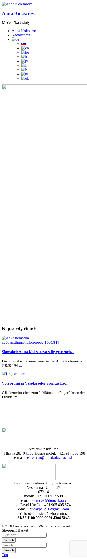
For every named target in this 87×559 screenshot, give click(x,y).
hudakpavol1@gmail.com (49, 509)
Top (5, 555)
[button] (17, 4)
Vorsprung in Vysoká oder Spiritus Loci (34, 383)
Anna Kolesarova (19, 13)
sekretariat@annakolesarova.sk (49, 458)
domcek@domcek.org (49, 500)
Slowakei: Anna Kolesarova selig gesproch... (38, 352)
